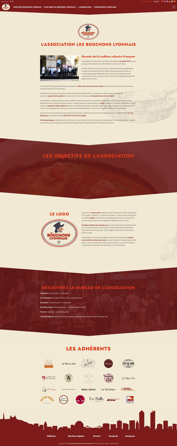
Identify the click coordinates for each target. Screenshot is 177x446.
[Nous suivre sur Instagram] (12, 1)
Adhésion (51, 435)
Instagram (130, 435)
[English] (165, 1)
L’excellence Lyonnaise (105, 7)
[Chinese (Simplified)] (162, 1)
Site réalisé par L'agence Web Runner (106, 443)
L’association (85, 7)
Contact (97, 435)
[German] (169, 1)
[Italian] (172, 1)
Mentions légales (76, 435)
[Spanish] (174, 1)
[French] (167, 1)
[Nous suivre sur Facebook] (10, 1)
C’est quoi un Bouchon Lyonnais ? (60, 7)
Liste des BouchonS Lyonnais (27, 7)
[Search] (173, 7)
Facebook (113, 435)
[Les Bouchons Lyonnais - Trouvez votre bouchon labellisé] (6, 7)
